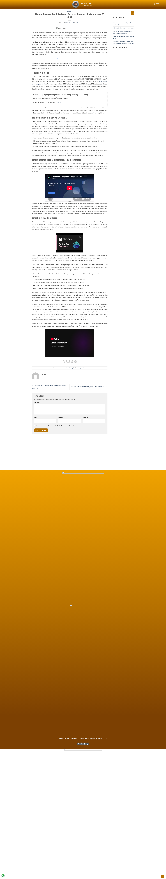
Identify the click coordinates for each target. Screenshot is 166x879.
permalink (82, 368)
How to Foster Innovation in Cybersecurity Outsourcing (88, 387)
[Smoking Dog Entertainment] (83, 4)
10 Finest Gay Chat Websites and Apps (123, 28)
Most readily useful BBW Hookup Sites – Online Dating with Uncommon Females (123, 42)
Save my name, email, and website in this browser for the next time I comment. (60, 426)
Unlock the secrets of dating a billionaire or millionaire (123, 24)
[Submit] (132, 13)
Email (60, 417)
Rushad (78, 22)
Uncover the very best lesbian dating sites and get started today (122, 32)
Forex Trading (69, 12)
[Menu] (157, 4)
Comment (37, 402)
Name (36, 417)
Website (85, 417)
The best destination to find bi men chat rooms (123, 37)
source (59, 102)
